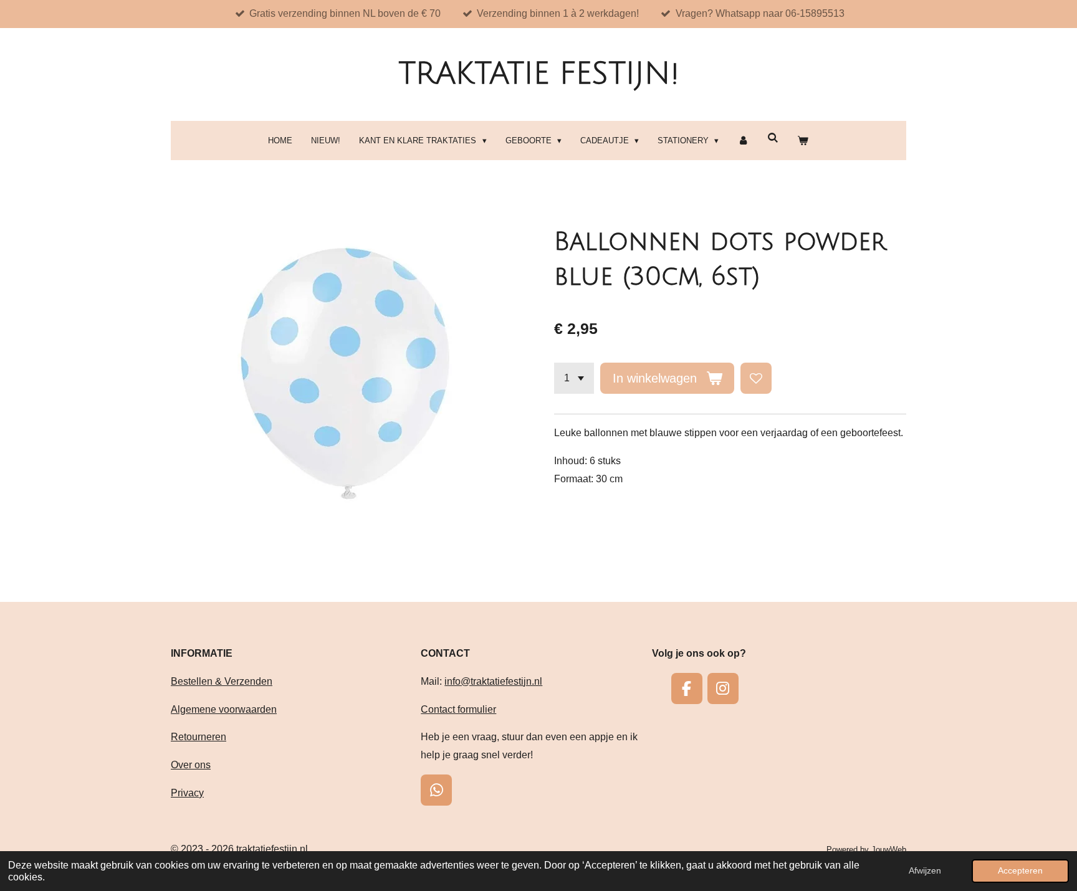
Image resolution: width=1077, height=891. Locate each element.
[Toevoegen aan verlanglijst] (756, 378)
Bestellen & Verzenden (221, 681)
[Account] (743, 140)
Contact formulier (458, 709)
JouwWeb (888, 849)
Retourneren (198, 736)
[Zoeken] (773, 138)
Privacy (187, 793)
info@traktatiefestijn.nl (493, 681)
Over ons (191, 765)
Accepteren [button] (1020, 870)
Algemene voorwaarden (224, 709)
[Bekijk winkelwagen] (803, 140)
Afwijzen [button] (925, 870)
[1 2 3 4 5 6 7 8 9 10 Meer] (574, 378)
